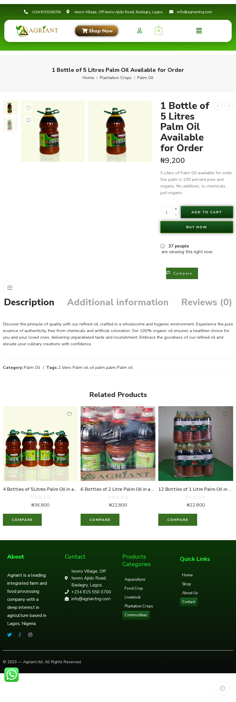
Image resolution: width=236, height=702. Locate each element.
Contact (188, 602)
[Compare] (28, 120)
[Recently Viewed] (222, 688)
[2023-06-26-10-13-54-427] (10, 108)
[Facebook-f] (20, 634)
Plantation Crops (116, 77)
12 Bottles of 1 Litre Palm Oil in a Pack (195, 489)
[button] (199, 30)
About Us (190, 593)
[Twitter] (9, 634)
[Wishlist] (28, 108)
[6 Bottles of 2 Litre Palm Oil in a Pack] (218, 106)
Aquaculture (135, 579)
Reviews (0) (206, 302)
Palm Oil (145, 77)
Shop (186, 584)
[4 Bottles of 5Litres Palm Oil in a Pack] (229, 106)
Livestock (132, 597)
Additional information (118, 302)
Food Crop (134, 588)
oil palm (97, 367)
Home (88, 77)
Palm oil (125, 367)
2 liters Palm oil (73, 367)
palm (111, 367)
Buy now (196, 227)
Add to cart (206, 212)
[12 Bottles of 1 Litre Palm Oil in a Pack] (195, 443)
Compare (182, 273)
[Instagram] (30, 634)
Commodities (136, 615)
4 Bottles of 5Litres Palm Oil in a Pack (40, 489)
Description (29, 302)
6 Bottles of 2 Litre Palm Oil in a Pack (118, 489)
